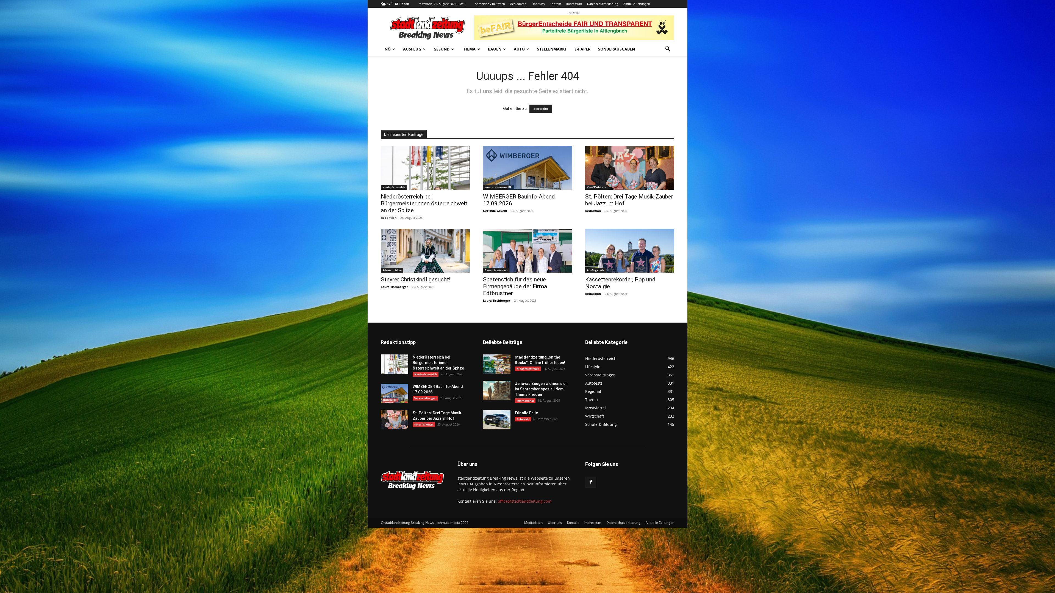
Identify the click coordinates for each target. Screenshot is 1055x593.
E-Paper (582, 49)
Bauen (494, 49)
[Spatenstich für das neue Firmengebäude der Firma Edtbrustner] (527, 251)
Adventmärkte (392, 270)
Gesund (441, 49)
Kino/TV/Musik (596, 187)
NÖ (388, 49)
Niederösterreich (393, 187)
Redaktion (388, 218)
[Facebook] (590, 482)
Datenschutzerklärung (602, 4)
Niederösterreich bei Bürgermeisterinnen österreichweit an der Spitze (424, 203)
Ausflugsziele (595, 270)
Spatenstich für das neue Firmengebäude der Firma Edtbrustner (515, 286)
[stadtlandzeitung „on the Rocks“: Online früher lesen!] (496, 364)
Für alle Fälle (526, 413)
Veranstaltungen (496, 187)
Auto (519, 49)
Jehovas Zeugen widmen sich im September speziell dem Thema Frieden (541, 389)
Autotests (523, 419)
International (525, 400)
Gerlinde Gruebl (495, 211)
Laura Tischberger (394, 287)
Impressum (574, 4)
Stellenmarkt (552, 49)
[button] (667, 49)
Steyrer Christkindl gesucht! (415, 279)
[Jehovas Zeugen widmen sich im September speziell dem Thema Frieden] (496, 390)
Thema (469, 49)
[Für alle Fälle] (496, 419)
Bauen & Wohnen (496, 270)
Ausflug (412, 49)
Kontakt (555, 4)
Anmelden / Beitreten (490, 4)
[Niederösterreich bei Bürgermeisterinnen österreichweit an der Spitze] (425, 168)
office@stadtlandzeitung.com (524, 501)
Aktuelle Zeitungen (636, 4)
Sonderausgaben (616, 49)
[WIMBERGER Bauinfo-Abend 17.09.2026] (527, 168)
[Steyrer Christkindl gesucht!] (425, 251)
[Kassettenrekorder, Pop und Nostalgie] (629, 251)
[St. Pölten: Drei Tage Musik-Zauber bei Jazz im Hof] (629, 168)
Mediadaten (517, 4)
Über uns (538, 4)
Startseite (541, 109)
